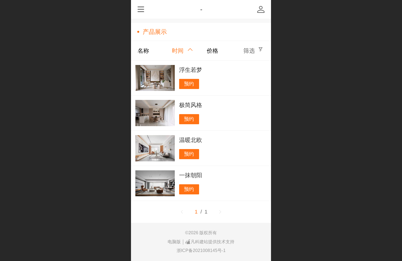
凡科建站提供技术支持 (212, 241)
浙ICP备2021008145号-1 (201, 250)
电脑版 (174, 241)
